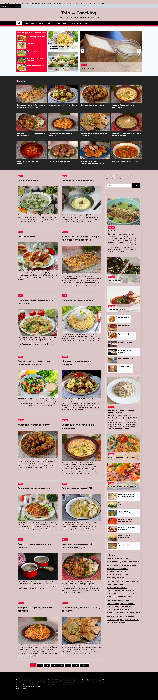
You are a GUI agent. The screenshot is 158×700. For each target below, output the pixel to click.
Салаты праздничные (132, 613)
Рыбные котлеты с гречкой (59, 161)
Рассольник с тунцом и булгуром (35, 59)
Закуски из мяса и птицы (116, 571)
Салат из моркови (127, 590)
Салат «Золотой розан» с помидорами (127, 528)
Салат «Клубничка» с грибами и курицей (125, 520)
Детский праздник (114, 565)
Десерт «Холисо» (124, 366)
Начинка (127, 581)
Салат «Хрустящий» (57, 69)
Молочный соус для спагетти (78, 300)
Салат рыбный (112, 600)
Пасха (109, 584)
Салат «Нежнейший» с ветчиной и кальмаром (126, 495)
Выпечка (66, 23)
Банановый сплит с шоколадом (124, 351)
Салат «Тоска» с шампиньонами (124, 536)
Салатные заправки (124, 597)
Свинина (123, 616)
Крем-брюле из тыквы (125, 358)
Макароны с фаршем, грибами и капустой (61, 134)
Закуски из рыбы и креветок (117, 574)
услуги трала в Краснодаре (18, 3)
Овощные (134, 581)
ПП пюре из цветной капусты (77, 180)
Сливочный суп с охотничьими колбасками (123, 106)
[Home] (19, 23)
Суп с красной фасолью (126, 334)
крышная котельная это (113, 176)
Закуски (42, 23)
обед (109, 622)
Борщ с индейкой (124, 325)
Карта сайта (84, 23)
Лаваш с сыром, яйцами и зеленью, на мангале (94, 134)
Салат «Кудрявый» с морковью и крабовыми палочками (126, 512)
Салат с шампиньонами (115, 610)
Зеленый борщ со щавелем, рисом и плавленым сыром (126, 134)
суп (119, 622)
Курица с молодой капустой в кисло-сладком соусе (31, 134)
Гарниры (126, 558)
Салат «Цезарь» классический (94, 68)
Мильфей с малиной (125, 342)
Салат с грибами (124, 600)
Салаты (50, 23)
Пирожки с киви (26, 236)
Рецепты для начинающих (117, 587)
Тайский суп (31, 43)
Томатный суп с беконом (116, 309)
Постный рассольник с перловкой (125, 161)
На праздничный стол (115, 581)
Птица (120, 584)
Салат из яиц (111, 597)
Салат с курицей (113, 603)
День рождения (126, 562)
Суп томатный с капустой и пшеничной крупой (36, 37)
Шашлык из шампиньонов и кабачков (63, 105)
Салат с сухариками (127, 603)
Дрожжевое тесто (129, 565)
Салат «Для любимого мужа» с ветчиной (122, 486)
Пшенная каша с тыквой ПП (77, 488)
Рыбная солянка (123, 317)
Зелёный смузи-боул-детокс (119, 231)
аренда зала (50, 3)
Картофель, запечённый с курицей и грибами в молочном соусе (31, 106)
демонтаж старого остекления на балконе (84, 3)
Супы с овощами (113, 619)
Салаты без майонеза (115, 613)
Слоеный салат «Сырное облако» (126, 503)
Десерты (75, 23)
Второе (33, 23)
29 (76, 665)
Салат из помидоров (128, 594)
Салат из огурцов (113, 594)
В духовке (110, 558)
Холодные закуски (132, 619)
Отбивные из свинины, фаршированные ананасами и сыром (92, 162)
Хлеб (122, 619)
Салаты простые (113, 616)
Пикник (115, 584)
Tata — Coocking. (79, 13)
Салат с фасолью (125, 606)
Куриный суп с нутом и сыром (34, 52)
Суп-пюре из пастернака (35, 65)
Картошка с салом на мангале (92, 105)
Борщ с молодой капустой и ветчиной (28, 162)
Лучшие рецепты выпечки (116, 578)
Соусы (58, 23)
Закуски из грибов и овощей (117, 568)
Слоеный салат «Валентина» (123, 545)
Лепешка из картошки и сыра (34, 488)
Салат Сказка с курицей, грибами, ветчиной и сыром (121, 411)
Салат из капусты (113, 590)
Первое (25, 23)
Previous (82, 51)
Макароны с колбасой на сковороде (59, 47)
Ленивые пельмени (28, 180)
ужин (123, 622)
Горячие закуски (113, 562)
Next (139, 51)
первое (114, 622)
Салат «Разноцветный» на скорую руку (121, 457)
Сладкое (130, 616)
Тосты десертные (114, 280)
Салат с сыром (112, 606)
